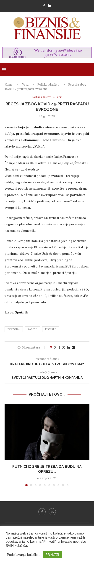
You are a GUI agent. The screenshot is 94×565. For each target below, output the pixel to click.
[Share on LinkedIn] (68, 347)
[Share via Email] (73, 347)
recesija (50, 329)
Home (9, 84)
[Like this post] (54, 347)
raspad (32, 329)
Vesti (25, 84)
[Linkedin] (49, 5)
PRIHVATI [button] (52, 554)
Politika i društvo (48, 84)
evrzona (14, 329)
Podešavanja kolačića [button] (23, 555)
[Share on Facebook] (59, 347)
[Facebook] (44, 5)
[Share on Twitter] (63, 347)
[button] (8, 445)
